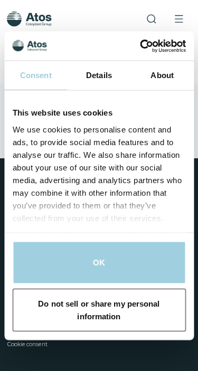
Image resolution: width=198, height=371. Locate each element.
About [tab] (162, 75)
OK (99, 262)
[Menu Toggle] (179, 19)
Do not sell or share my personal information (98, 309)
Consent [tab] (36, 75)
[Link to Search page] (151, 19)
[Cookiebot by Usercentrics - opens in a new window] (141, 46)
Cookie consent (27, 344)
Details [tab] (99, 75)
